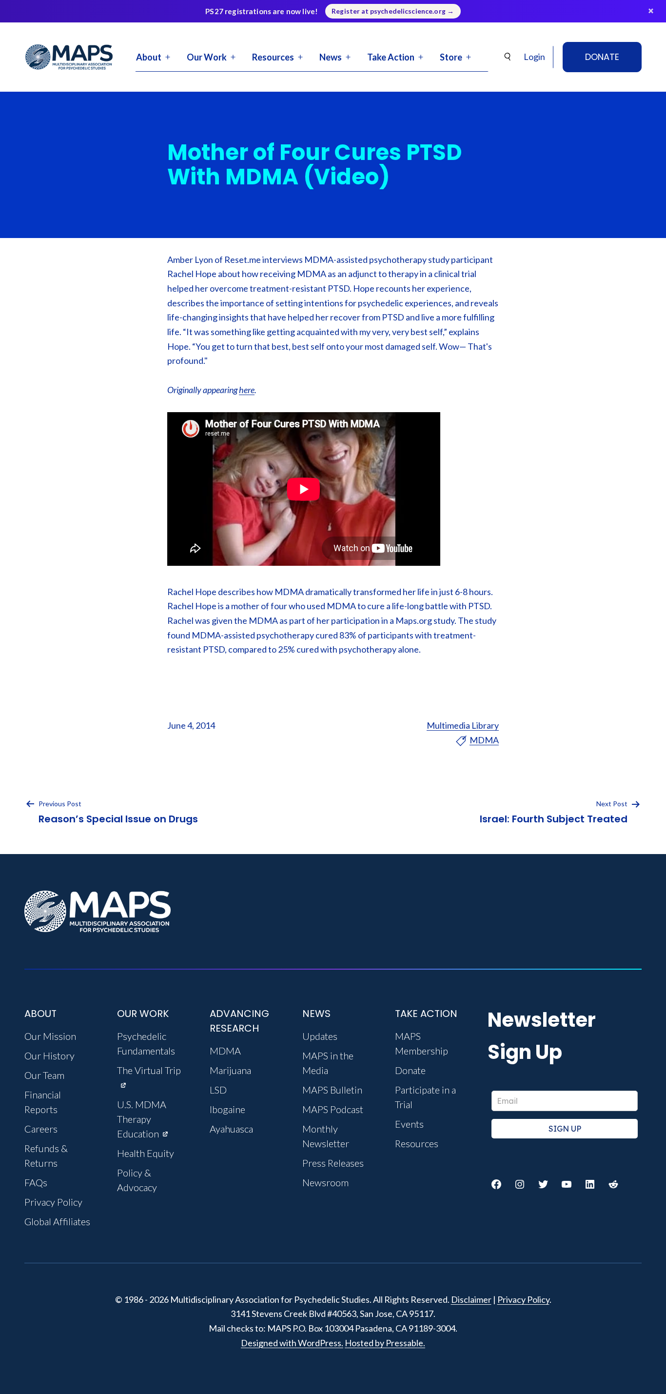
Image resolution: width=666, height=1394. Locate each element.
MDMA (484, 740)
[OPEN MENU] (167, 57)
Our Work (207, 57)
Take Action (390, 57)
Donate (602, 57)
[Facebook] (496, 1184)
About (148, 57)
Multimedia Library (463, 725)
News (330, 57)
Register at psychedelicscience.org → (393, 11)
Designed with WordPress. (292, 1342)
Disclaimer (471, 1299)
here (247, 389)
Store (451, 57)
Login (534, 56)
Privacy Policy (523, 1299)
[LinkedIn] (590, 1184)
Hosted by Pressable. (385, 1342)
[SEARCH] (508, 57)
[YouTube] (566, 1184)
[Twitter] (543, 1184)
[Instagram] (520, 1184)
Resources (273, 57)
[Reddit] (613, 1184)
